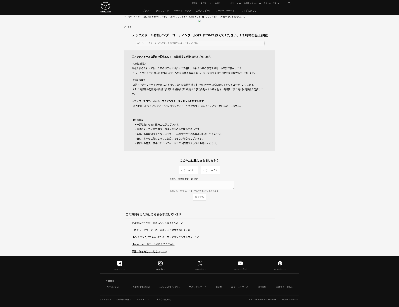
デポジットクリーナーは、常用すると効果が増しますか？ (162, 230)
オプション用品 (168, 17)
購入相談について (151, 17)
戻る (129, 27)
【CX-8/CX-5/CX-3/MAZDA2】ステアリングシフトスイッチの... (167, 237)
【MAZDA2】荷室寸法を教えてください (153, 244)
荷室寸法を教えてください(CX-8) (149, 251)
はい (190, 170)
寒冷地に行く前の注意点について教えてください (157, 222)
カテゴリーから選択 (132, 17)
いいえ (213, 170)
